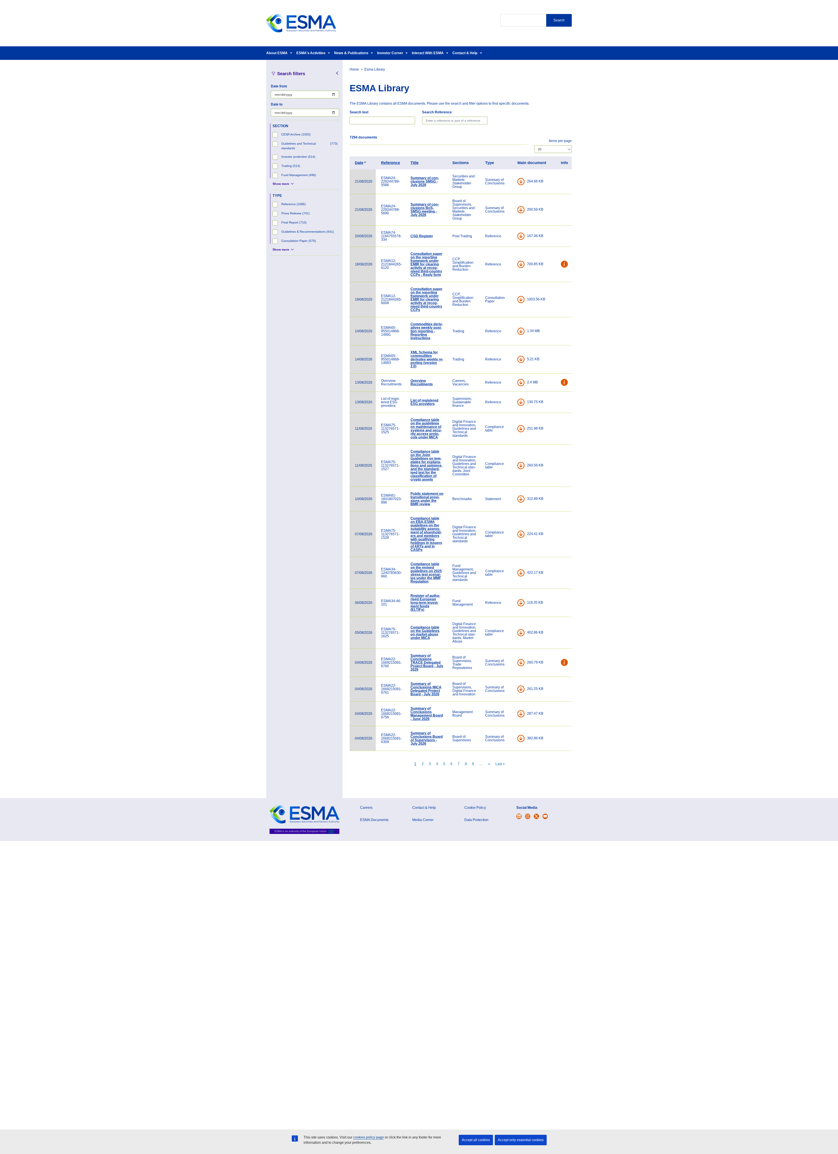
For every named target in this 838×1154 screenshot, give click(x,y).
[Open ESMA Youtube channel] (545, 816)
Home (354, 69)
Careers (366, 807)
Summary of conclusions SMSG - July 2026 (424, 181)
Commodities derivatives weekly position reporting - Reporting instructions (426, 331)
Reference (390, 163)
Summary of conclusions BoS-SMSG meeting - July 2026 (424, 210)
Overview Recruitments (421, 382)
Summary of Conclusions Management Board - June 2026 (426, 714)
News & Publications (351, 53)
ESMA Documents (374, 820)
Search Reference (437, 112)
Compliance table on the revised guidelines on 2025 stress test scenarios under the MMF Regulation (426, 572)
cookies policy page (368, 1137)
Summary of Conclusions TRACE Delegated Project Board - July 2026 (426, 662)
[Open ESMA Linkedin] (536, 816)
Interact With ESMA (428, 53)
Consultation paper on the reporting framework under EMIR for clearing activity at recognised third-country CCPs (426, 299)
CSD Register (421, 236)
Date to (277, 104)
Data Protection (476, 820)
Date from (279, 86)
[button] (564, 264)
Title (414, 163)
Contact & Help (464, 53)
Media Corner (422, 820)
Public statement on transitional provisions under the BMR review (426, 499)
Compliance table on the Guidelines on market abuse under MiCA (425, 633)
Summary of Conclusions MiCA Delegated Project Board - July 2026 (425, 689)
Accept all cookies (476, 1140)
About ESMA (277, 53)
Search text (359, 112)
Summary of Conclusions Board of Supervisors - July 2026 (426, 738)
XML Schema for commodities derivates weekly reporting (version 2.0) (426, 359)
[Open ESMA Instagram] (527, 816)
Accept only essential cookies (521, 1140)
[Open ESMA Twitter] (519, 816)
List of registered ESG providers (424, 402)
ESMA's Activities (310, 53)
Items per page (560, 141)
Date (361, 163)
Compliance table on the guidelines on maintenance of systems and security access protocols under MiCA (426, 428)
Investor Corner (390, 53)
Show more (281, 183)
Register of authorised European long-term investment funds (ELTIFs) (425, 603)
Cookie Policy (475, 807)
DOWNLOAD (520, 181)
